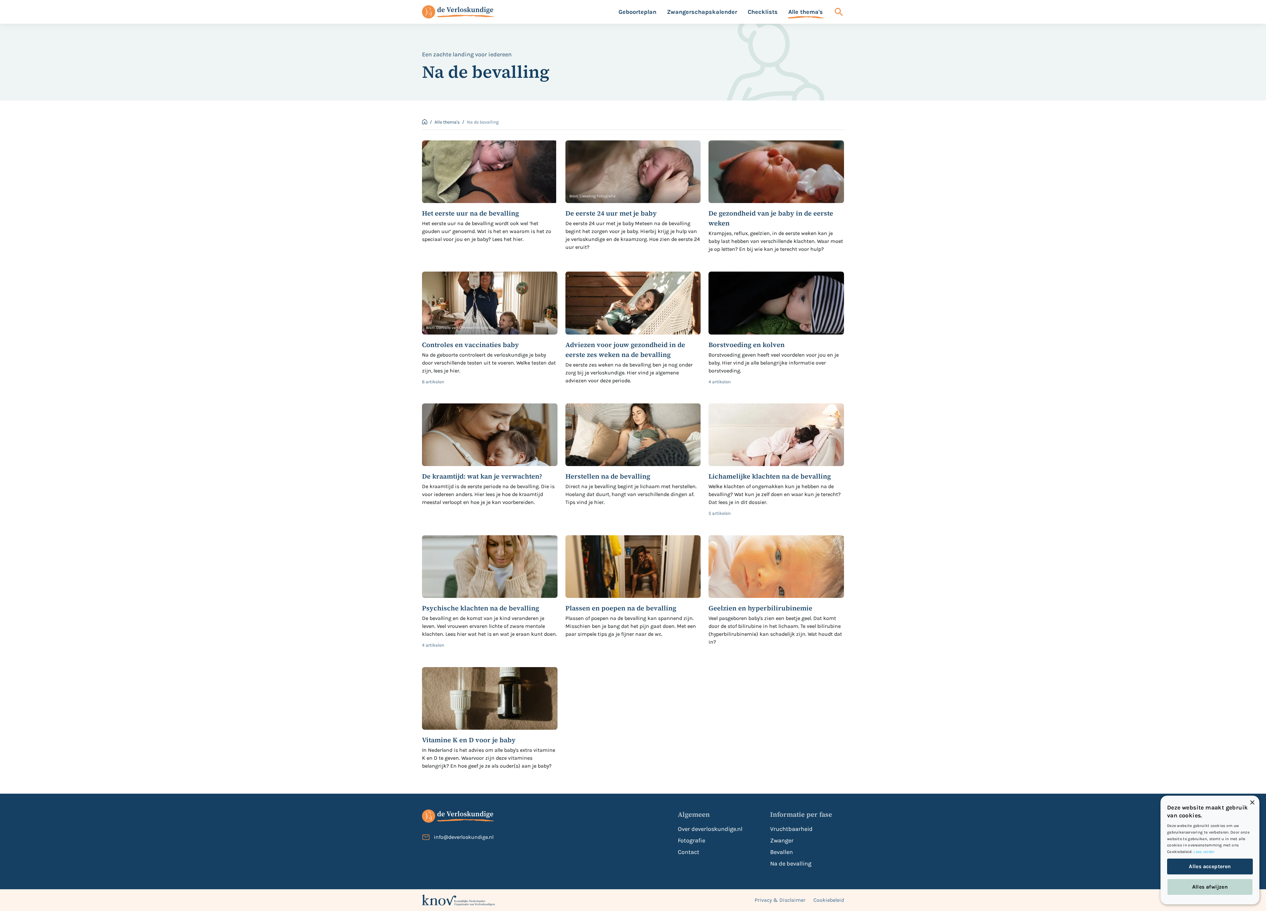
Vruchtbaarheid (791, 829)
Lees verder (1203, 851)
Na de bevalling (790, 863)
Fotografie (691, 840)
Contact (688, 852)
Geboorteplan (637, 11)
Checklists (763, 11)
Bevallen (781, 852)
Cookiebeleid (828, 900)
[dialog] (1209, 850)
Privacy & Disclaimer (780, 900)
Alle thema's (805, 11)
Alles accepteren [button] (1210, 866)
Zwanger (782, 840)
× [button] (1252, 802)
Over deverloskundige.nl (710, 829)
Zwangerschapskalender (702, 11)
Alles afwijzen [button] (1210, 887)
